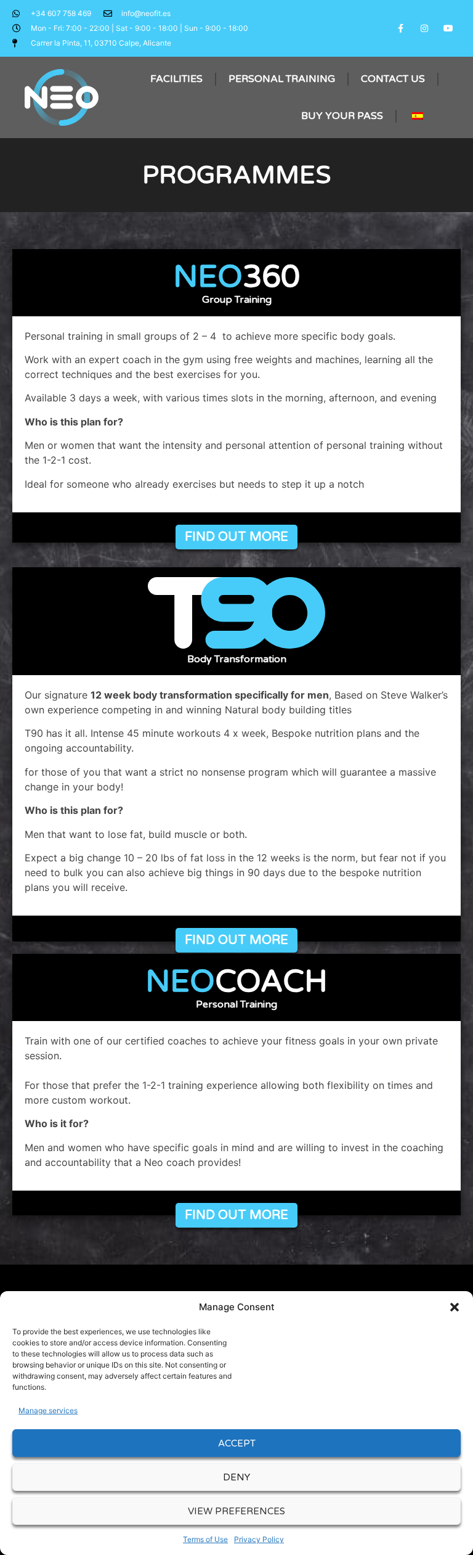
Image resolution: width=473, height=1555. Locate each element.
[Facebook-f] (400, 28)
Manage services (48, 1410)
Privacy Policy (259, 1539)
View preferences (236, 1511)
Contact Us (393, 79)
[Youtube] (449, 28)
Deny (236, 1477)
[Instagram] (425, 28)
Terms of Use (205, 1539)
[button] (454, 1307)
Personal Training (281, 79)
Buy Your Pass (342, 116)
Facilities (176, 79)
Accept (237, 1443)
